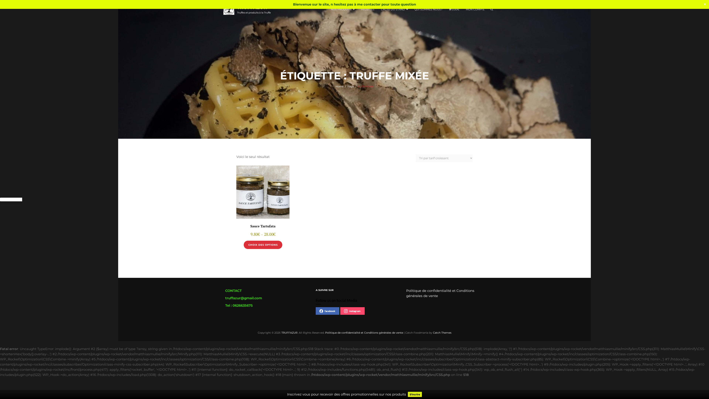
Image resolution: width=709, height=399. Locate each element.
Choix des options (263, 244)
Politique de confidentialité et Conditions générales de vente (364, 332)
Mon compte (475, 9)
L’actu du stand (393, 9)
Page (350, 86)
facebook (330, 311)
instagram (355, 311)
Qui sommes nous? (428, 9)
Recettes (367, 9)
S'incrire (415, 394)
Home (339, 86)
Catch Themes (442, 332)
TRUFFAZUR (289, 332)
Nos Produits (341, 9)
